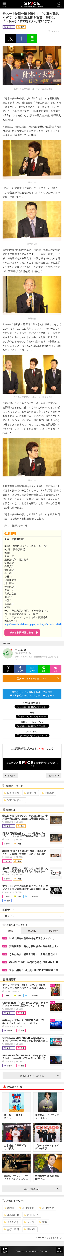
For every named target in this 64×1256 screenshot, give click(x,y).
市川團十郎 (28, 1207)
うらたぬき (13, 1222)
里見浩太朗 (13, 793)
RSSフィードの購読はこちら (33, 678)
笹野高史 (49, 793)
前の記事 (11, 775)
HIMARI (31, 1229)
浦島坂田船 (13, 1215)
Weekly (32, 931)
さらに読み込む (32, 1189)
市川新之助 (48, 1207)
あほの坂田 (13, 1229)
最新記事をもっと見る (32, 1076)
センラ (30, 1222)
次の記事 (53, 775)
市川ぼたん (33, 1215)
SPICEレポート (15, 800)
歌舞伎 (10, 1207)
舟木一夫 (32, 793)
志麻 (44, 1222)
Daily (10, 931)
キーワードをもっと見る (47, 1237)
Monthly (53, 931)
